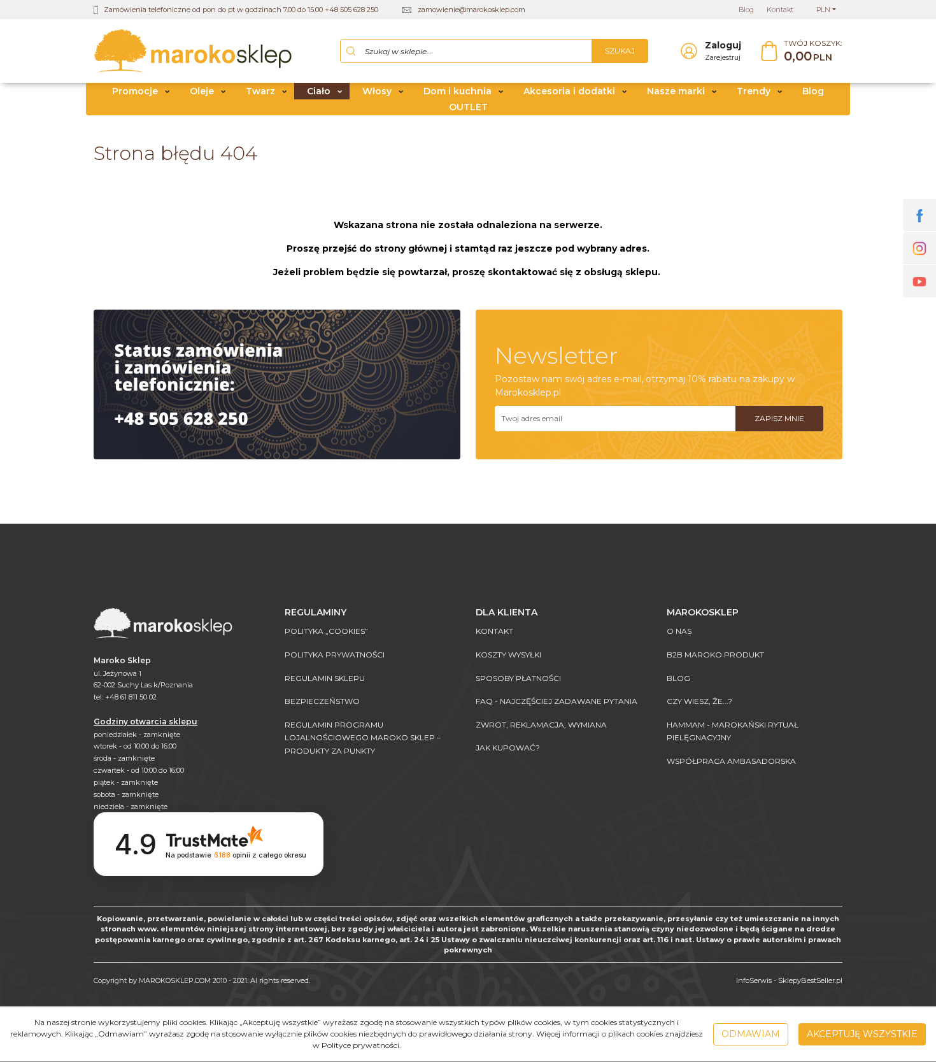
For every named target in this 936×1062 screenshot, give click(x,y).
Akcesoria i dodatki (569, 91)
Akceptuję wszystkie (862, 1034)
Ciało (318, 91)
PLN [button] (823, 9)
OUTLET (468, 107)
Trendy (753, 91)
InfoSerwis (754, 980)
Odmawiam (750, 1034)
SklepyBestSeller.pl (810, 980)
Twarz (260, 91)
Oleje (202, 91)
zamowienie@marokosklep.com (471, 9)
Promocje (135, 91)
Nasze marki (676, 91)
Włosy (377, 91)
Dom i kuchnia (457, 91)
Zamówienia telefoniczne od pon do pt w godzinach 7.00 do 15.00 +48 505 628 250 (241, 9)
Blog (813, 91)
